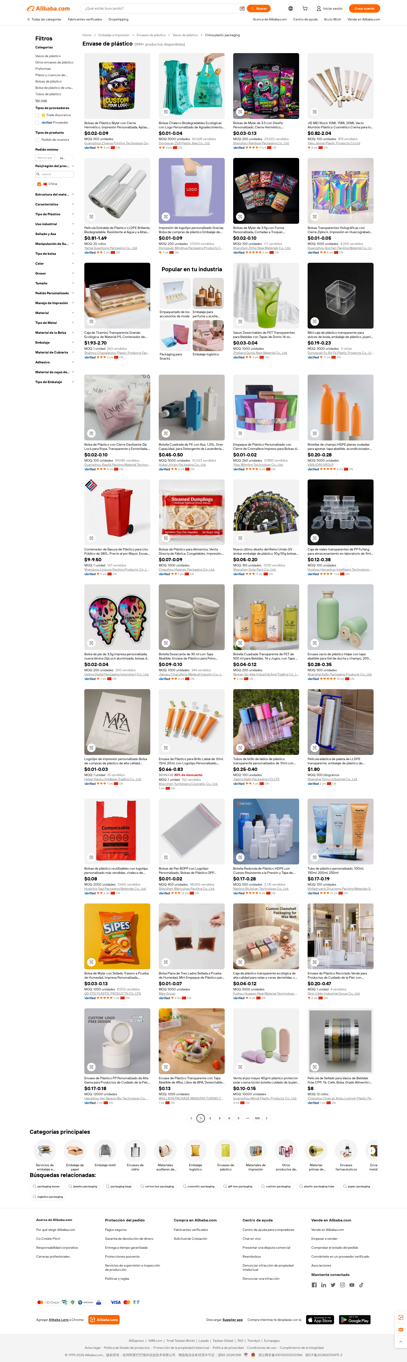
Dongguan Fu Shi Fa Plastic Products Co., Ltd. (341, 353)
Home (86, 35)
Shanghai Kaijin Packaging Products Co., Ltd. (340, 674)
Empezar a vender (324, 1238)
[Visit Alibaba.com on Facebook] (314, 1285)
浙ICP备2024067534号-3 (323, 1355)
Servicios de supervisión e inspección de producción (132, 1268)
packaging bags (121, 1186)
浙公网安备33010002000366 (280, 1355)
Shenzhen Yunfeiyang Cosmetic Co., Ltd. (188, 784)
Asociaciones (321, 1265)
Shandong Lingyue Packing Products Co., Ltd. (117, 569)
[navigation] (53, 577)
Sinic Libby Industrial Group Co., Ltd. (334, 993)
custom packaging (278, 1186)
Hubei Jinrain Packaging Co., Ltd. (182, 465)
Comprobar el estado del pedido (334, 1247)
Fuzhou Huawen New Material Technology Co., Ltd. (266, 993)
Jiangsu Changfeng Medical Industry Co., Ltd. (192, 674)
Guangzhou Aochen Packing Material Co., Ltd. (341, 248)
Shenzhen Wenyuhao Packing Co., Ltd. (187, 889)
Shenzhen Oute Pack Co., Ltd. (254, 569)
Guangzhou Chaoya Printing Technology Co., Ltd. (117, 143)
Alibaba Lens (59, 1320)
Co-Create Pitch (48, 1238)
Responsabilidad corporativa (57, 1247)
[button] (242, 8)
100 (257, 1118)
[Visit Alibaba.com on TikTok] (361, 1285)
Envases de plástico (151, 35)
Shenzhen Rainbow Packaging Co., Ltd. (261, 143)
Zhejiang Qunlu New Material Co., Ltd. (260, 353)
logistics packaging (50, 1196)
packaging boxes (48, 1186)
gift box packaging (240, 1186)
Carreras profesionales (53, 1256)
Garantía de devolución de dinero (129, 1238)
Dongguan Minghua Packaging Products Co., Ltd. (192, 248)
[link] (401, 1317)
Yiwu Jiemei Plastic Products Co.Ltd (334, 143)
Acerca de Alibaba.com (54, 1220)
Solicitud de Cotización (190, 1238)
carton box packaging (159, 1186)
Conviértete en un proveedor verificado (340, 1256)
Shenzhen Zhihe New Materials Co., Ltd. (262, 248)
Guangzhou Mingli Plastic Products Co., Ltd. (265, 1098)
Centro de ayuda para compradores (268, 1230)
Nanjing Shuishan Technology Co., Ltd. (261, 889)
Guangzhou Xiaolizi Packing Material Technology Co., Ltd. (117, 465)
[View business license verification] (246, 1355)
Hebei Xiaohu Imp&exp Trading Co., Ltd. (112, 779)
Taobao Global (223, 1340)
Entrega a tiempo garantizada (126, 1247)
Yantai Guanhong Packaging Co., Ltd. (110, 248)
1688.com (155, 1340)
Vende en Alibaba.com (327, 1230)
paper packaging (359, 1186)
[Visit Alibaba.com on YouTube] (352, 1285)
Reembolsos (252, 1256)
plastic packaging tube (319, 1186)
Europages (272, 1340)
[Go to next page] (266, 1118)
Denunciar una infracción (261, 1278)
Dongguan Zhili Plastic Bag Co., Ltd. (184, 143)
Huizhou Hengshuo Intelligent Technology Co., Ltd (341, 569)
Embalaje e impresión (114, 35)
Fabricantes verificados (191, 1230)
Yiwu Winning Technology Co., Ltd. (258, 465)
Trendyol (253, 1340)
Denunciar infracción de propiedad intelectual (268, 1268)
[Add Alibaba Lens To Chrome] (104, 1319)
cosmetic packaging (200, 1186)
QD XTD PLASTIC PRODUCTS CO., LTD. (112, 993)
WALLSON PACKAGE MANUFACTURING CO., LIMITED (192, 1098)
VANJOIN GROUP (321, 465)
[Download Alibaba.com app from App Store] (320, 1319)
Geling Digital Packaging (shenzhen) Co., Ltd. (116, 674)
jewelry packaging (85, 1186)
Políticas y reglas (117, 1278)
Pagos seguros (116, 1230)
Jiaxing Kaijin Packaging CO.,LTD (256, 779)
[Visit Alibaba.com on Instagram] (342, 1285)
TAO (240, 1340)
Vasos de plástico (185, 35)
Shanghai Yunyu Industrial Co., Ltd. (333, 779)
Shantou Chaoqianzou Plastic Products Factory (117, 353)
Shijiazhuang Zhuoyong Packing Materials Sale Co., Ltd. (341, 889)
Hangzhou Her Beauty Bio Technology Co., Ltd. (117, 1098)
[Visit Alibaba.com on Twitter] (333, 1285)
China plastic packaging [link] (222, 35)
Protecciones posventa (122, 1256)
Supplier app (233, 1320)
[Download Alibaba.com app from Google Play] (355, 1319)
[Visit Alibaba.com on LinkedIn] (323, 1285)
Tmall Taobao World (180, 1340)
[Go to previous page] (191, 1118)
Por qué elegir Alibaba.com (55, 1230)
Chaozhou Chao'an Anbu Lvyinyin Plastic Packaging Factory (341, 1098)
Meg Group (167, 993)
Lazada (204, 1340)
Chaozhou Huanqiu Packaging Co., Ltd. (187, 569)
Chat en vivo (252, 1238)
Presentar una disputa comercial (266, 1247)
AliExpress (136, 1340)
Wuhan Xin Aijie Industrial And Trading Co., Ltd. (266, 674)
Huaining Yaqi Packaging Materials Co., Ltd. (115, 889)
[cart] (305, 9)
